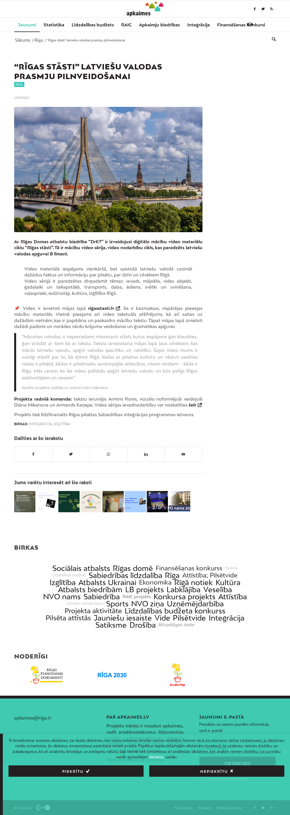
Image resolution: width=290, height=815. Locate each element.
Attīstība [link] (232, 596)
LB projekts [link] (144, 589)
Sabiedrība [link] (102, 596)
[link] (241, 25)
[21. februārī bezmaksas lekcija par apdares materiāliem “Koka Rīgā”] (113, 501)
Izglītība (62, 424)
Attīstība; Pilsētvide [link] (209, 575)
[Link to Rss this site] (271, 9)
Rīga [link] (172, 575)
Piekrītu (73, 771)
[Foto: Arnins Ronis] (108, 169)
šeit (192, 404)
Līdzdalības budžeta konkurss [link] (175, 610)
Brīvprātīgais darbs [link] (177, 625)
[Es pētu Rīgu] (177, 675)
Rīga (19, 84)
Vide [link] (162, 617)
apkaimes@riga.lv (32, 717)
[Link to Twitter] (263, 9)
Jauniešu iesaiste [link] (123, 617)
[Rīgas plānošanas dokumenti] (46, 675)
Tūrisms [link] (231, 568)
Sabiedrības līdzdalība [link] (125, 575)
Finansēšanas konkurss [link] (189, 568)
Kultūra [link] (228, 582)
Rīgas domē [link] (133, 568)
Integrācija (40, 424)
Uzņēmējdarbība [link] (195, 603)
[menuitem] (27, 25)
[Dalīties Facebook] (33, 454)
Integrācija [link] (226, 617)
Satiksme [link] (111, 624)
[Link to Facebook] (254, 9)
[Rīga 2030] (112, 675)
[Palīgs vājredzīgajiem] (250, 24)
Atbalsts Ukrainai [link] (107, 582)
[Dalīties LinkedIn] (146, 454)
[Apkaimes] (145, 8)
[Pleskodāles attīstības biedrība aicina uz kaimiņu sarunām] (91, 501)
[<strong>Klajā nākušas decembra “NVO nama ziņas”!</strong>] (179, 501)
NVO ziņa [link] (147, 603)
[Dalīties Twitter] (71, 454)
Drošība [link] (142, 624)
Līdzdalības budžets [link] (69, 575)
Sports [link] (117, 603)
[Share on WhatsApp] (108, 454)
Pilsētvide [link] (189, 617)
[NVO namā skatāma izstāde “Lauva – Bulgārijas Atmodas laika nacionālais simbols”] (135, 501)
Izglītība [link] (63, 582)
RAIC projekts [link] (137, 596)
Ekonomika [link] (155, 582)
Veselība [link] (217, 589)
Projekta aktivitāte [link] (93, 610)
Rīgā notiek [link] (193, 582)
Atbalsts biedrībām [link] (90, 589)
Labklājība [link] (184, 589)
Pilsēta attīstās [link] (68, 618)
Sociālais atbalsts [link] (81, 568)
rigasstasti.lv (101, 308)
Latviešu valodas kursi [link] (84, 603)
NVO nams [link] (62, 596)
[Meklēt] (272, 39)
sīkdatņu (156, 757)
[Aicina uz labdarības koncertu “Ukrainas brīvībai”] (157, 501)
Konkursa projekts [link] (184, 596)
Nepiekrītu (214, 771)
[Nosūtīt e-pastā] (183, 454)
